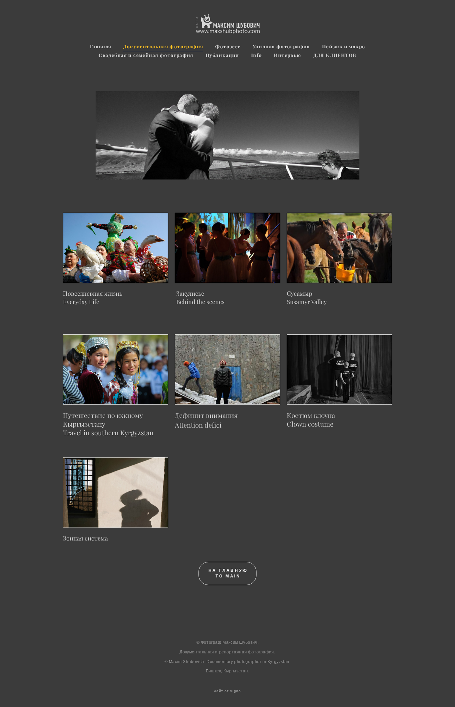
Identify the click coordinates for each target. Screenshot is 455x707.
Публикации (222, 55)
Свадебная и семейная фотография (146, 55)
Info (256, 55)
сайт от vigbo (227, 691)
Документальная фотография (163, 46)
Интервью (287, 55)
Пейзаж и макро (343, 46)
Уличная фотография (281, 46)
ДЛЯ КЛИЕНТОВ (334, 55)
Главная (101, 46)
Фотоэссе (227, 46)
